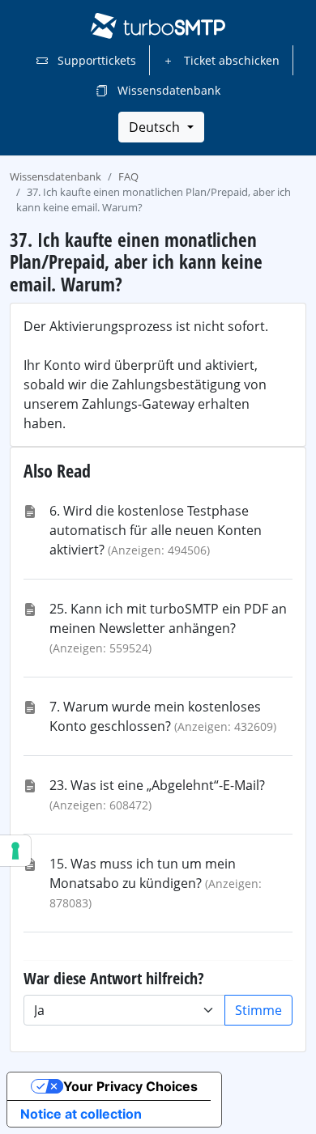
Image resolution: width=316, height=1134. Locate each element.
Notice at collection (81, 1114)
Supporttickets (95, 60)
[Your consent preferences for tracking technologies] (15, 850)
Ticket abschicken (230, 60)
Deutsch (156, 127)
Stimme (258, 1010)
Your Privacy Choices (130, 1086)
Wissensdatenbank (167, 90)
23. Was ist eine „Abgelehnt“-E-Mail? (157, 785)
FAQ (128, 176)
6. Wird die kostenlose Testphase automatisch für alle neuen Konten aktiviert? (155, 530)
